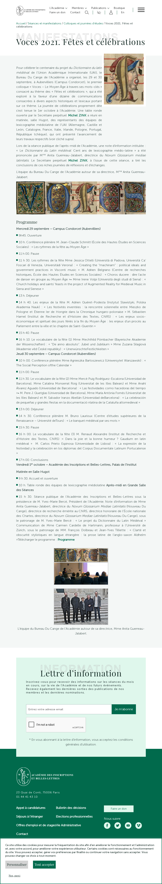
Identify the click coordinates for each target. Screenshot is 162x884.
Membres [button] (78, 8)
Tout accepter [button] (44, 864)
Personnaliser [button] (17, 864)
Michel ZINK (77, 115)
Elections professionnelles (74, 816)
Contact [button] (75, 12)
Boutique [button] (119, 8)
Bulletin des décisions (71, 808)
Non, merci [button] (14, 875)
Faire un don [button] (57, 12)
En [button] (122, 12)
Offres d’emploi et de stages (36, 825)
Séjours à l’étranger (29, 816)
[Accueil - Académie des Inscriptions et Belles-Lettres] (45, 777)
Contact (22, 834)
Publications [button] (99, 8)
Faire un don (119, 808)
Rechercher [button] (86, 12)
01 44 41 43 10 (27, 797)
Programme (66, 539)
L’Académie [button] (57, 8)
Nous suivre (112, 818)
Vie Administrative (68, 825)
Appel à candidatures (30, 808)
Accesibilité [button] (98, 12)
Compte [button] (110, 12)
